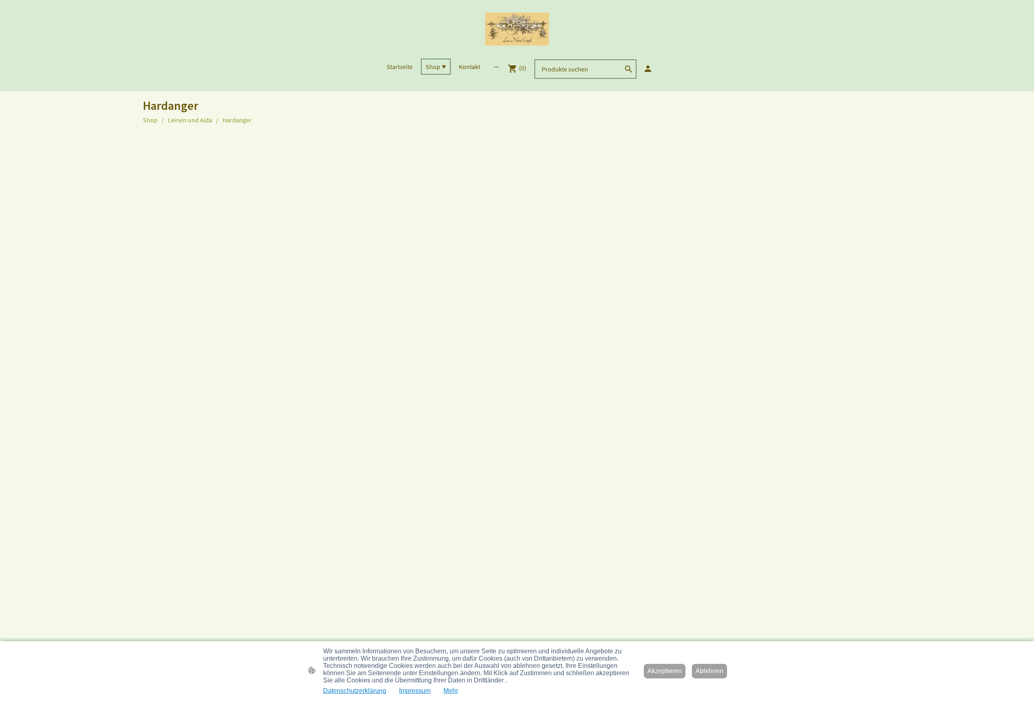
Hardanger (237, 120)
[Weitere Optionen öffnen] (496, 66)
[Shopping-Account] (648, 68)
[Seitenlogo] (517, 29)
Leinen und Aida (190, 120)
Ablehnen (709, 670)
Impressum (415, 690)
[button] (628, 69)
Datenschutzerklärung (354, 690)
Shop (150, 120)
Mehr (450, 690)
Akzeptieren (664, 670)
